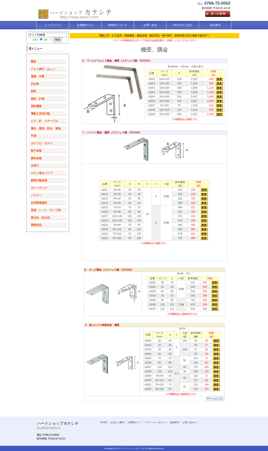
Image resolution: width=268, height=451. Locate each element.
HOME (103, 422)
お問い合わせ (189, 422)
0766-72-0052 (217, 3)
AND (35, 39)
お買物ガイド (134, 422)
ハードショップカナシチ (58, 425)
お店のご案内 (117, 422)
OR (46, 39)
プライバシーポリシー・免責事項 (162, 422)
